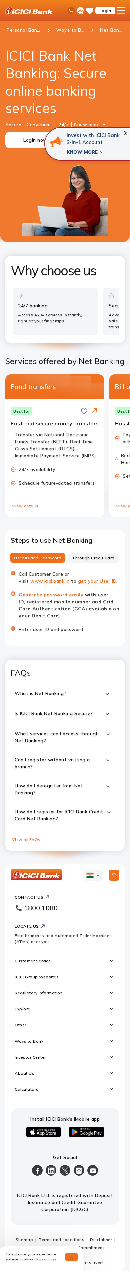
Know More (82, 152)
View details (25, 505)
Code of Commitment (82, 1247)
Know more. (47, 1259)
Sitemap (24, 1239)
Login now (35, 140)
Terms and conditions (61, 1239)
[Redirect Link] (95, 411)
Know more (87, 124)
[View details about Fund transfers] (95, 411)
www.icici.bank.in (50, 581)
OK (71, 1256)
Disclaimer (101, 1239)
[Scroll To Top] (114, 875)
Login (105, 10)
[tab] (37, 558)
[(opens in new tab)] (56, 142)
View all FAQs (26, 839)
